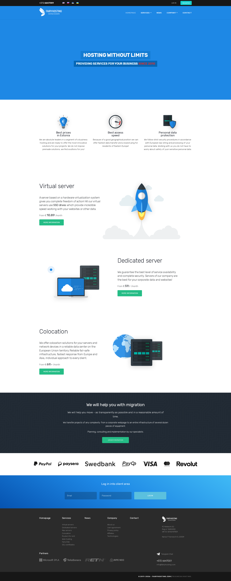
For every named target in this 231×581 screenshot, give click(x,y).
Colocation (66, 533)
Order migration (115, 440)
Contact (187, 13)
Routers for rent (68, 536)
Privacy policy (112, 530)
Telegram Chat (167, 554)
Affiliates (110, 533)
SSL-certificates (68, 545)
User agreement (113, 528)
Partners (43, 553)
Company (112, 518)
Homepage (131, 13)
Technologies (112, 536)
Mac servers (67, 530)
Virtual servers (68, 525)
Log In (174, 3)
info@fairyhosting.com (166, 564)
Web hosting (67, 539)
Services (66, 518)
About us (110, 525)
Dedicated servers (69, 528)
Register (186, 3)
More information (51, 222)
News (159, 13)
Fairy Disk (66, 542)
